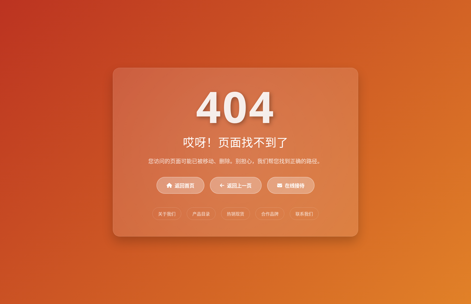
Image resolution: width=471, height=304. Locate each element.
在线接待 (294, 185)
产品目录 (201, 214)
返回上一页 (239, 185)
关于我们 (167, 214)
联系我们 (304, 214)
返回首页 (184, 185)
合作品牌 (270, 214)
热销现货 (235, 214)
